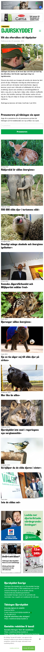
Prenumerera (22, 132)
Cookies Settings (14, 648)
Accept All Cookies (28, 648)
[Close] (39, 639)
